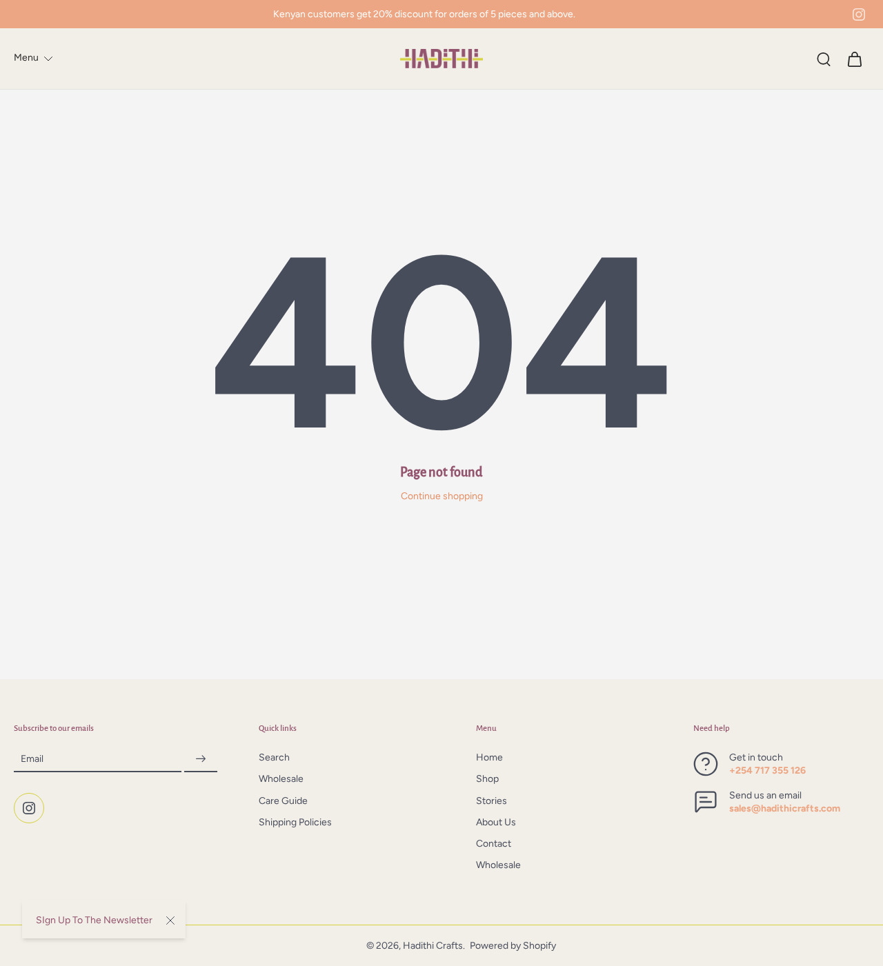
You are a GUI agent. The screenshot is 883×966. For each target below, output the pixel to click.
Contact (493, 844)
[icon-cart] (854, 58)
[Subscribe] (200, 759)
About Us (496, 822)
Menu (26, 57)
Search (274, 758)
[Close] (170, 920)
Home (489, 758)
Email (32, 759)
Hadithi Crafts (433, 946)
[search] (823, 58)
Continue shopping (442, 496)
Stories (491, 801)
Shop (487, 779)
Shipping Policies (295, 822)
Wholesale (281, 779)
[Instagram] (859, 14)
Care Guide (283, 801)
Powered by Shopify (513, 946)
